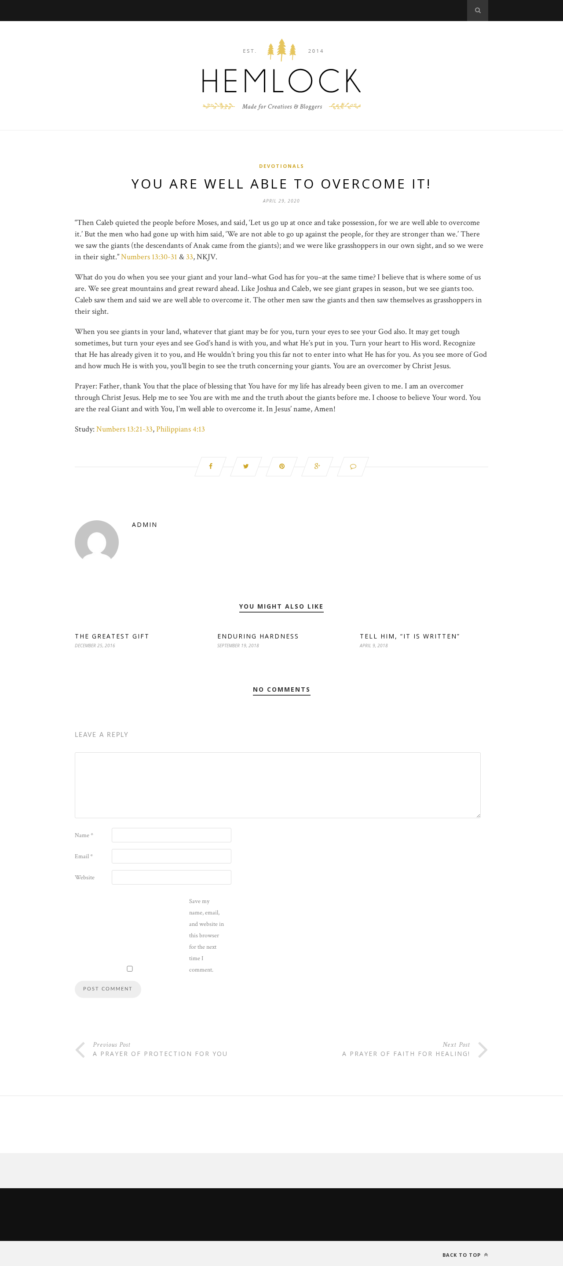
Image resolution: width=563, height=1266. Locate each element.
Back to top (462, 1254)
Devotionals (281, 166)
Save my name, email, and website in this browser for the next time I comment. (206, 935)
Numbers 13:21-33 (124, 429)
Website (85, 877)
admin (144, 524)
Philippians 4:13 (180, 429)
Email (84, 856)
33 (189, 257)
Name (84, 835)
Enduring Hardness (258, 636)
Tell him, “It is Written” (410, 636)
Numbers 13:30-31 (149, 257)
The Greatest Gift (112, 636)
